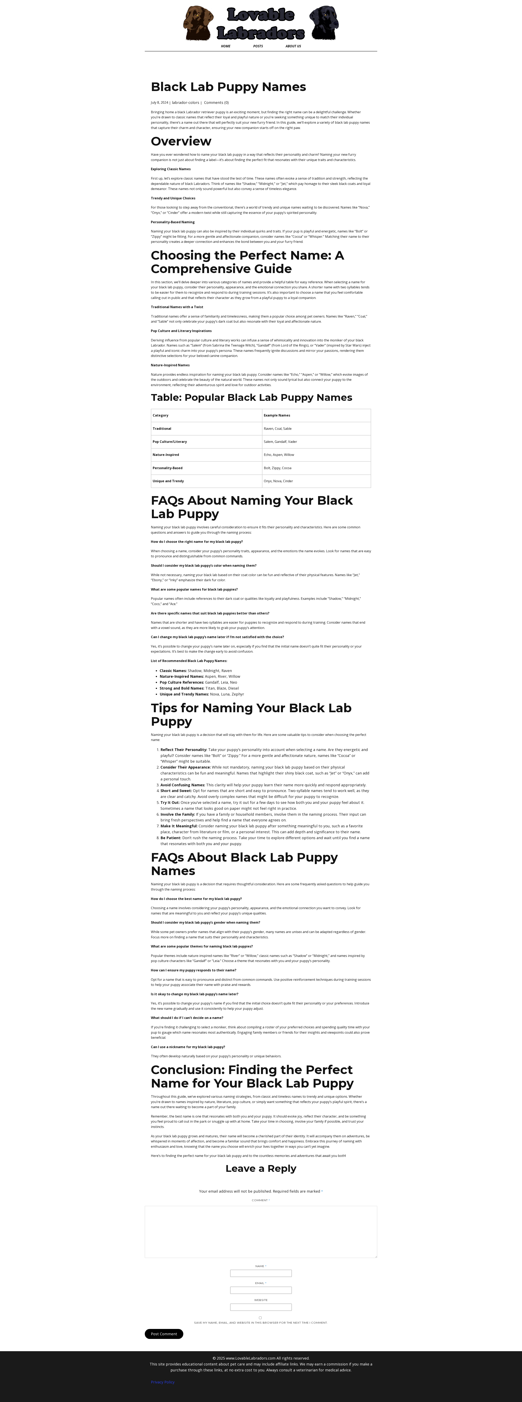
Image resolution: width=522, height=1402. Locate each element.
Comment (261, 1200)
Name (261, 1266)
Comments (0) (216, 102)
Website (261, 1300)
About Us (293, 46)
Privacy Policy (163, 1382)
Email (261, 1283)
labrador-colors (185, 102)
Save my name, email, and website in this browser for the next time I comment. (261, 1322)
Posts (258, 46)
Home (225, 46)
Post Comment (164, 1333)
